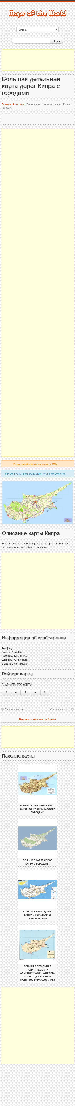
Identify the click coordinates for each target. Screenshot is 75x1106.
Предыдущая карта (15, 709)
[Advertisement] (37, 60)
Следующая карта (60, 709)
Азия (15, 104)
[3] (25, 692)
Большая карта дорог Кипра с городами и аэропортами (37, 915)
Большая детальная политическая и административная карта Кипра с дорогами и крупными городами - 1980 (37, 973)
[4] (35, 692)
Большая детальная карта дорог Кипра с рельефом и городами (37, 809)
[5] (44, 692)
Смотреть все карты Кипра (37, 719)
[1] (6, 692)
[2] (16, 692)
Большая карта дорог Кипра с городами (37, 862)
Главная (6, 104)
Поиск (56, 41)
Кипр (22, 104)
